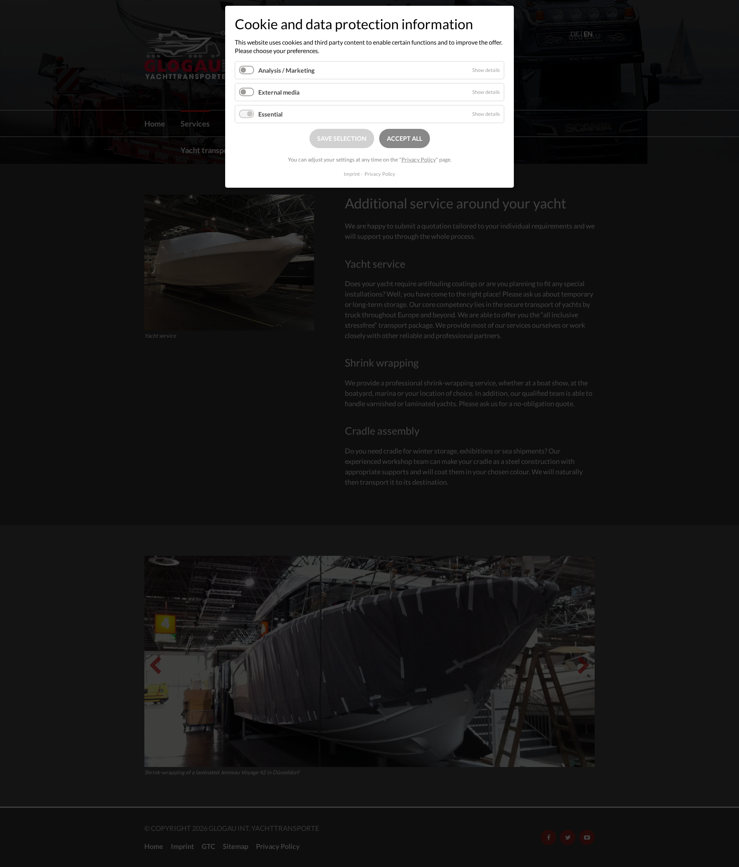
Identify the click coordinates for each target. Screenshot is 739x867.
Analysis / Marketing (286, 70)
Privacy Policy (418, 159)
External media (278, 92)
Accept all (404, 138)
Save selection (341, 138)
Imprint (352, 174)
